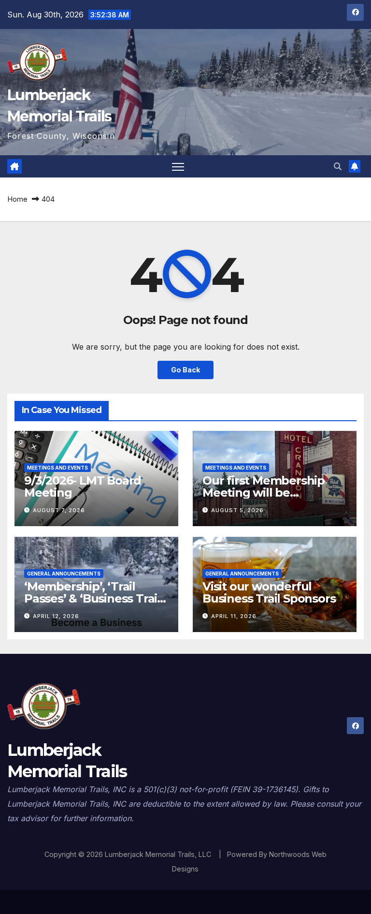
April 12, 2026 (56, 616)
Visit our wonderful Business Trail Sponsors (268, 592)
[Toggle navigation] (178, 166)
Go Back (185, 370)
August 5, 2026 (237, 510)
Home (17, 199)
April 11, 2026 (234, 616)
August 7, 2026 (59, 510)
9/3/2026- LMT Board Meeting (82, 486)
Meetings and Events (57, 468)
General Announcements (63, 573)
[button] (338, 166)
